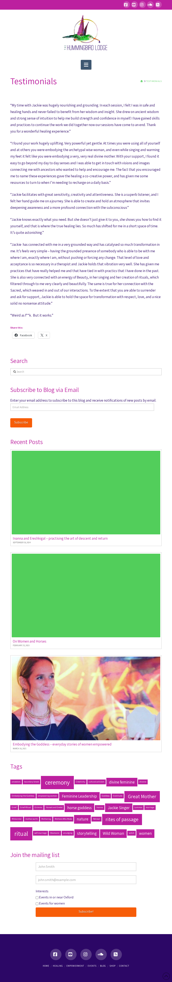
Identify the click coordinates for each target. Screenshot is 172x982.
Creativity (80, 781)
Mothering (46, 818)
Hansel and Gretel (54, 807)
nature (82, 819)
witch (131, 832)
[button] (86, 65)
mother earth (31, 818)
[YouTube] (134, 4)
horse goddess (79, 807)
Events (92, 965)
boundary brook (31, 781)
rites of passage (122, 819)
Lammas (138, 807)
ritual (21, 833)
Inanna (99, 807)
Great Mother (142, 796)
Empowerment (75, 965)
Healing (58, 965)
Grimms (38, 807)
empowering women (47, 795)
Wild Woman (113, 833)
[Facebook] (126, 4)
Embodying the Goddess (23, 795)
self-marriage (40, 832)
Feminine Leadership (79, 796)
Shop (112, 965)
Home (46, 965)
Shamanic (54, 832)
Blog (103, 965)
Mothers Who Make (63, 818)
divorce (142, 781)
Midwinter (17, 818)
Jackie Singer (119, 807)
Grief (14, 807)
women (145, 833)
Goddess (105, 795)
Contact (124, 965)
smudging (67, 832)
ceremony (57, 782)
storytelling (87, 833)
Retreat (96, 818)
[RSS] (158, 4)
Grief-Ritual (25, 807)
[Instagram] (142, 4)
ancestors (16, 781)
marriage (150, 807)
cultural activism (96, 781)
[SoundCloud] (150, 4)
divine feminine (122, 782)
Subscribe (21, 422)
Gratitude (117, 795)
